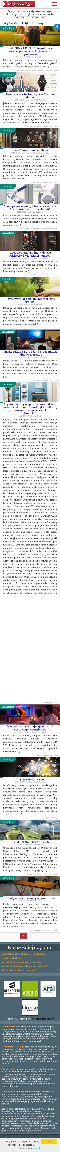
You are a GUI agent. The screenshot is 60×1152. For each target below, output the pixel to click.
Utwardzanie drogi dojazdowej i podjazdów (23, 954)
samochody (45, 874)
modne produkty (37, 70)
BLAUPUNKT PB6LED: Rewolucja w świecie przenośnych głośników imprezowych (30, 51)
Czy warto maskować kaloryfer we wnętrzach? (25, 966)
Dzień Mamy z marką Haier (30, 150)
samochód (37, 874)
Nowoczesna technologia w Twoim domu (30, 95)
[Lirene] (30, 1015)
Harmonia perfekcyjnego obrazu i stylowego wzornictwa (30, 728)
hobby (22, 70)
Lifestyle (24, 23)
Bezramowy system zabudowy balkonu (21, 962)
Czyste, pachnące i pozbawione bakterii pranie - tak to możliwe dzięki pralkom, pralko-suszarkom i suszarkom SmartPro (30, 408)
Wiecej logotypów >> (42, 1018)
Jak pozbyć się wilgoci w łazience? (19, 970)
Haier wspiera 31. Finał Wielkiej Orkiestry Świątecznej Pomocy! (30, 254)
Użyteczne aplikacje (30, 779)
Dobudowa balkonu (11, 958)
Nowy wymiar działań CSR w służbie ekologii (30, 300)
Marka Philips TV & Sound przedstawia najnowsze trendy (30, 353)
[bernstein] (12, 997)
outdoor (47, 70)
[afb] (48, 997)
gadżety (17, 70)
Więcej (36, 1148)
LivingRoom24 (9, 23)
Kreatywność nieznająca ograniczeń (30, 898)
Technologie (8, 28)
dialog (22, 228)
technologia (54, 70)
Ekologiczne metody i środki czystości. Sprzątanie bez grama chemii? (30, 207)
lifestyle (28, 70)
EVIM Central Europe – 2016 (30, 842)
